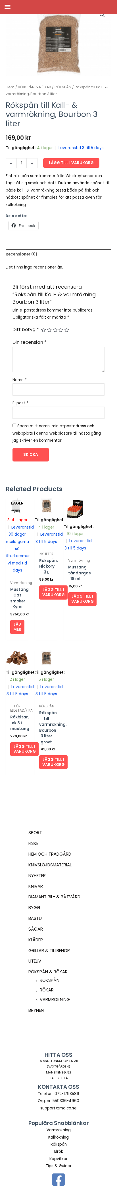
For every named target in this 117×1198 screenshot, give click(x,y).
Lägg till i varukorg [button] (53, 592)
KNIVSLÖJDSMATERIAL (50, 865)
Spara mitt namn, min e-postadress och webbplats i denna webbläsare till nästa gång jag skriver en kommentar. (56, 433)
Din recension (29, 342)
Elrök (58, 1151)
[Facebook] (58, 1180)
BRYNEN (36, 1010)
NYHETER (37, 876)
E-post (20, 403)
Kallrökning (58, 1137)
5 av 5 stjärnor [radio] (66, 330)
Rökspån (59, 1144)
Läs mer (17, 627)
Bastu (35, 918)
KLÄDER (35, 940)
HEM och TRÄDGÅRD (49, 854)
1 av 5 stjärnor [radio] (43, 330)
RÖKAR (47, 990)
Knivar (35, 886)
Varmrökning (55, 999)
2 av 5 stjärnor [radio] (49, 330)
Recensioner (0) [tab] (21, 254)
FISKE (33, 843)
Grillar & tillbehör (49, 951)
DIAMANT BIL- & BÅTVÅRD (54, 897)
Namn (19, 380)
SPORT (35, 833)
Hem (10, 87)
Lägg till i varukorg (71, 163)
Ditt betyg (25, 329)
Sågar (35, 929)
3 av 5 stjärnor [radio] (55, 330)
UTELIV (34, 961)
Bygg (34, 908)
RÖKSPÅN (49, 980)
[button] (102, 15)
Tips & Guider (59, 1166)
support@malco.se (58, 1108)
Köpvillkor (58, 1158)
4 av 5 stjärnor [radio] (60, 330)
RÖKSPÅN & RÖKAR (48, 972)
